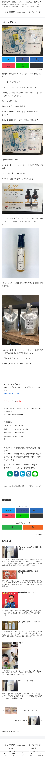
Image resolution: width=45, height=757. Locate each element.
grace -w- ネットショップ (13, 393)
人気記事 (33, 748)
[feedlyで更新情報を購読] (12, 527)
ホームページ (33, 751)
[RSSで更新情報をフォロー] (33, 527)
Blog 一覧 (12, 751)
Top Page (11, 748)
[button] (41, 404)
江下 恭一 (7, 500)
